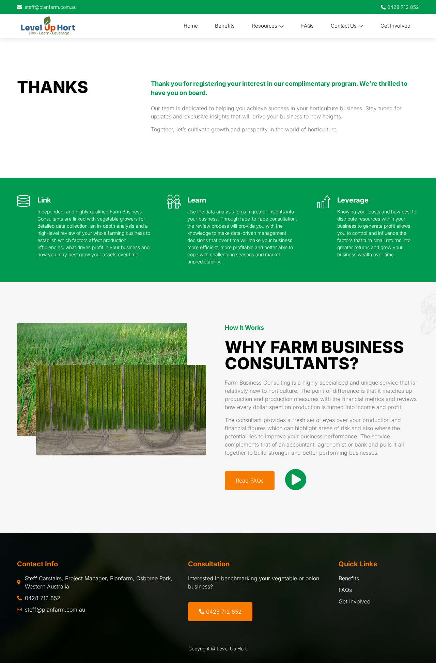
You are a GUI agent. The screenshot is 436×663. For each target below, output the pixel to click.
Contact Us (344, 25)
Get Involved (395, 25)
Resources (264, 25)
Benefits (225, 25)
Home (191, 25)
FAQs (307, 25)
